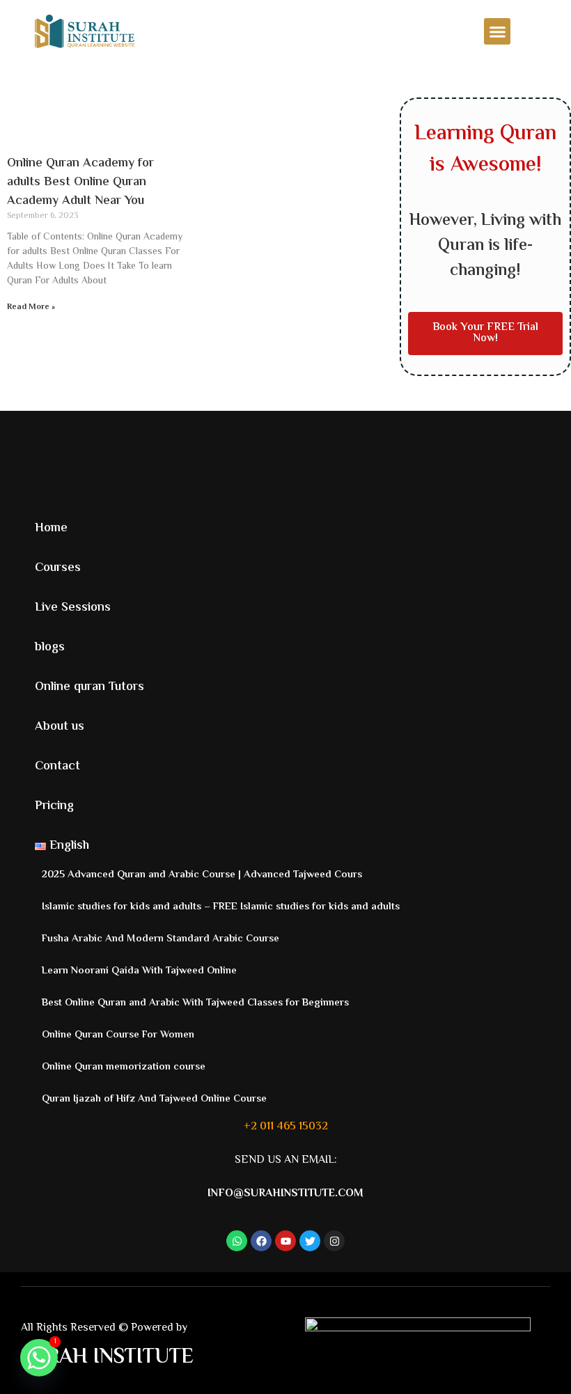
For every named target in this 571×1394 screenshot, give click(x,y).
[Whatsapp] (39, 1358)
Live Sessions (73, 608)
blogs (50, 647)
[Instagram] (334, 1240)
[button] (497, 31)
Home (51, 528)
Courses (58, 568)
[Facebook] (261, 1240)
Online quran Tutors (89, 687)
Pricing (54, 806)
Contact (57, 766)
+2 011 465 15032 (286, 1127)
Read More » (31, 307)
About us (59, 727)
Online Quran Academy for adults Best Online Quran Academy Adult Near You (80, 182)
